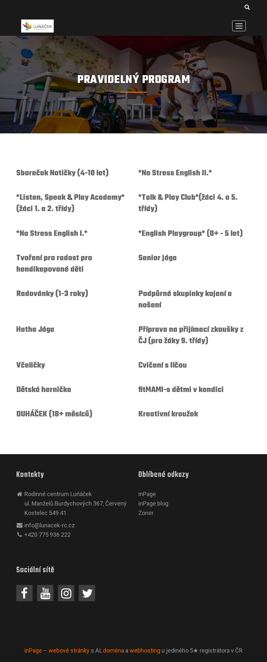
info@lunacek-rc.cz (49, 525)
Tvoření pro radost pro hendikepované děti (54, 264)
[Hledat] (247, 8)
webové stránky (69, 650)
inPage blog (153, 503)
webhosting (145, 650)
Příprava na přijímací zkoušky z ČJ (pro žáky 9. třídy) (191, 335)
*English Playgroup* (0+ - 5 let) (190, 234)
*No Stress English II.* (175, 173)
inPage (147, 494)
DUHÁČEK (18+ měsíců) (54, 414)
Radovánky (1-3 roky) (52, 294)
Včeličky (30, 365)
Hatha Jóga (35, 330)
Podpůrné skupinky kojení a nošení (185, 299)
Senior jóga (157, 258)
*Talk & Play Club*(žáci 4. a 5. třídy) (188, 203)
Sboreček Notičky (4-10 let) (62, 173)
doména (113, 650)
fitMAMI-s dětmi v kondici (181, 390)
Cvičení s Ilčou (162, 365)
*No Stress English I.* (52, 234)
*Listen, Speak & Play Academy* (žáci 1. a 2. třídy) (70, 203)
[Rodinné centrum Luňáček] (37, 25)
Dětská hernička (43, 390)
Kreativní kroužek (168, 414)
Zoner (146, 512)
